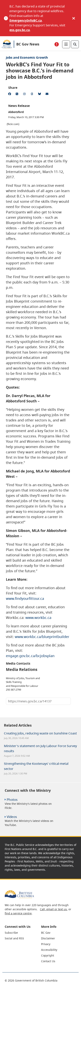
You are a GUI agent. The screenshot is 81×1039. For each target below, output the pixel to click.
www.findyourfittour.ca (25, 598)
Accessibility (49, 950)
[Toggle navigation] (66, 44)
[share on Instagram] (25, 94)
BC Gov (45, 932)
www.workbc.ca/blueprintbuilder (42, 636)
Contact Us (48, 961)
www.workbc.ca (38, 617)
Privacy (45, 944)
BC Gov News (27, 44)
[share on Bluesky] (40, 94)
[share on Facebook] (10, 94)
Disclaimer (48, 938)
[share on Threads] (33, 94)
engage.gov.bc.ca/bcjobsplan (30, 655)
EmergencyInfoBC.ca (25, 20)
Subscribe (11, 932)
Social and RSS (14, 938)
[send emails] (48, 94)
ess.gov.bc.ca (19, 30)
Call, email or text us (53, 909)
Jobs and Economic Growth (27, 57)
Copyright (47, 955)
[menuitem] (22, 933)
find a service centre (18, 913)
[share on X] (18, 94)
